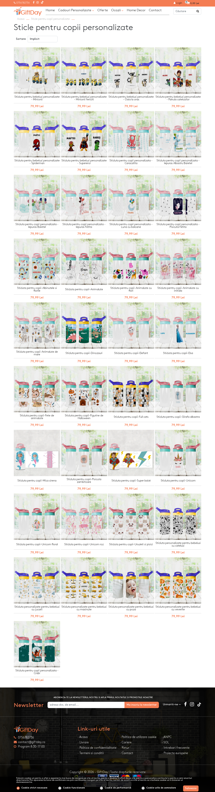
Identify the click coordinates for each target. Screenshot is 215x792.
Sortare (21, 39)
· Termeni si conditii (91, 753)
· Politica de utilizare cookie (138, 737)
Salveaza (191, 788)
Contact (155, 10)
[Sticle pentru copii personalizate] (28, 11)
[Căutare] (198, 11)
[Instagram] (37, 3)
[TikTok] (42, 3)
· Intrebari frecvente (175, 747)
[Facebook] (33, 3)
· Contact (126, 753)
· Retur (124, 747)
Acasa (20, 19)
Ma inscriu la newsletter (142, 705)
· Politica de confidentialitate (97, 747)
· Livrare (83, 742)
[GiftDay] (44, 729)
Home (50, 10)
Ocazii (116, 10)
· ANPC (167, 737)
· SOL (165, 742)
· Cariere (126, 742)
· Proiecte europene (175, 753)
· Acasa (83, 737)
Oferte (102, 10)
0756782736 (23, 3)
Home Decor (136, 10)
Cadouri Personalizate (75, 10)
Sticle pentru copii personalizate (50, 19)
